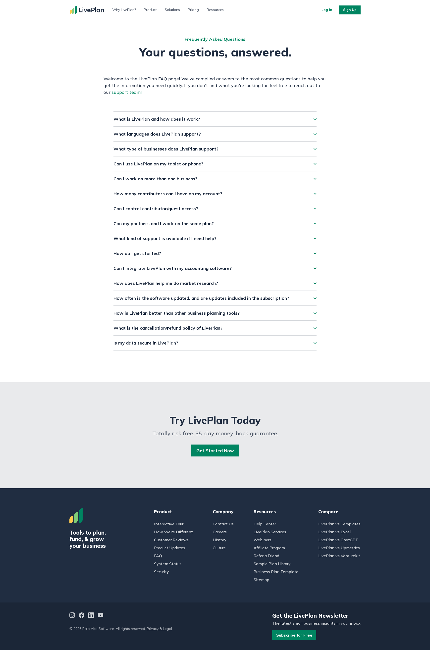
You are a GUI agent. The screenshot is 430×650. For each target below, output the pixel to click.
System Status (167, 563)
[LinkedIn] (91, 615)
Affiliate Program (269, 547)
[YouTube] (100, 615)
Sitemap (261, 579)
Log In (327, 9)
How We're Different (173, 531)
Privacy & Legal (159, 628)
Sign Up (350, 9)
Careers (220, 531)
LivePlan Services (270, 531)
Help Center (265, 523)
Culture (219, 547)
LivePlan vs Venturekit (339, 555)
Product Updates (169, 547)
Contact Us (223, 523)
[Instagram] (72, 615)
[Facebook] (81, 615)
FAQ (158, 555)
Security (161, 571)
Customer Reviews (171, 539)
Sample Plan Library (272, 563)
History (219, 539)
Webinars (262, 539)
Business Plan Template (276, 571)
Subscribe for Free (294, 635)
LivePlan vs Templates (339, 523)
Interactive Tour (168, 523)
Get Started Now (215, 450)
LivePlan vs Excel (334, 531)
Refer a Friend (266, 555)
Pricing (193, 9)
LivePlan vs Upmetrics (339, 547)
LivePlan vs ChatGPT (338, 539)
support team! (127, 92)
